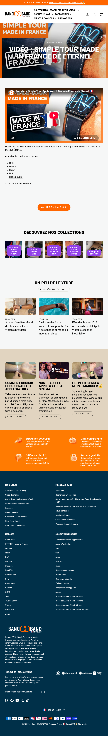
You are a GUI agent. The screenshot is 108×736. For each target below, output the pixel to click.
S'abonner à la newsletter (16, 517)
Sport (57, 548)
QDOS (7, 592)
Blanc (12, 170)
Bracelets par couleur (64, 570)
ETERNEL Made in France (16, 544)
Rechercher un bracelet (65, 495)
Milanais (59, 561)
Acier (57, 557)
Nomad (8, 548)
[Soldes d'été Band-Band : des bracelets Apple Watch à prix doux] (20, 306)
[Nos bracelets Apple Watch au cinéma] (54, 370)
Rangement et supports (65, 588)
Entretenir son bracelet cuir (17, 504)
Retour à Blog (56, 207)
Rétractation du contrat (15, 525)
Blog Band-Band (12, 521)
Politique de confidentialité (66, 524)
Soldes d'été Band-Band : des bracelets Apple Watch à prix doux (19, 326)
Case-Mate (10, 583)
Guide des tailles (12, 495)
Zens (7, 614)
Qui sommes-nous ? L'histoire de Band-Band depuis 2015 (78, 500)
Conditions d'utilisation (65, 519)
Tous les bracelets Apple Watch (69, 539)
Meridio (8, 561)
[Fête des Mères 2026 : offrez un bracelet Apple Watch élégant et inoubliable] (87, 306)
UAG (7, 557)
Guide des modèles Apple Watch (19, 499)
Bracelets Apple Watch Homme (69, 601)
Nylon (57, 566)
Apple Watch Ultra (63, 544)
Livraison (9, 508)
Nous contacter (62, 511)
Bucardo (9, 566)
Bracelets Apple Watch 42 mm (68, 605)
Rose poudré (16, 176)
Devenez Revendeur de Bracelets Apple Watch (75, 506)
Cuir (57, 553)
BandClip (9, 570)
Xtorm (8, 605)
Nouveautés (41, 10)
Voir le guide (15, 417)
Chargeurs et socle (63, 579)
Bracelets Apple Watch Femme (69, 596)
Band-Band (10, 539)
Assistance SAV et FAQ (15, 490)
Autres (58, 592)
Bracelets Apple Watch (63, 10)
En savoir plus (50, 417)
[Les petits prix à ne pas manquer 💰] (87, 370)
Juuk (7, 596)
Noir (11, 173)
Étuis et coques (62, 583)
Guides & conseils (44, 18)
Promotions (65, 18)
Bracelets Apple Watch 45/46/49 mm (72, 609)
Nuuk (7, 553)
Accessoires (62, 14)
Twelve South (11, 601)
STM (7, 579)
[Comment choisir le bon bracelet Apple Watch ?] (20, 370)
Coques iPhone (42, 14)
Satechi (8, 588)
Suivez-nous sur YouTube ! (19, 183)
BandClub (59, 490)
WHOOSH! (9, 609)
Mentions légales (62, 515)
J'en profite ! (82, 414)
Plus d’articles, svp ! (54, 289)
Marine (12, 166)
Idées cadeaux (11, 512)
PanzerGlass (10, 574)
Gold (11, 163)
